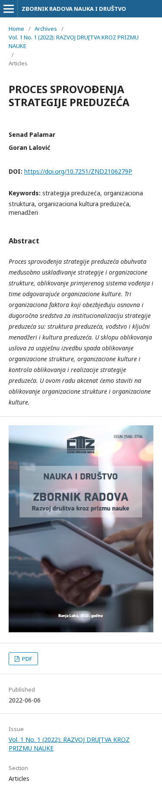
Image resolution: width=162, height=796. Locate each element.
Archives (46, 28)
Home (16, 28)
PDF (26, 659)
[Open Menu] (8, 8)
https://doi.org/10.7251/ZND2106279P (78, 171)
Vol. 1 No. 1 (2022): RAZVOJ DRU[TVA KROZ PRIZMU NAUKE (74, 41)
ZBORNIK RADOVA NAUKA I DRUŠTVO (74, 9)
